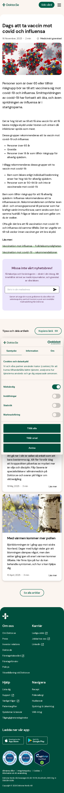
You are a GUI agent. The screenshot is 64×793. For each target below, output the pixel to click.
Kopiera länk (46, 330)
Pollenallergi (37, 695)
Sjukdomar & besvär (12, 712)
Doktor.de (7, 650)
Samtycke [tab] (11, 351)
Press (5, 638)
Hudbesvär (37, 700)
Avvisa (32, 448)
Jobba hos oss (39, 638)
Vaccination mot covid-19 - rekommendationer (29, 252)
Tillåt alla (32, 428)
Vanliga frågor (9, 700)
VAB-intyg (37, 712)
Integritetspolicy (24, 771)
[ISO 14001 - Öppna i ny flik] (25, 757)
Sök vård (46, 5)
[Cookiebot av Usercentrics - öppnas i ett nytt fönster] (48, 343)
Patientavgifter (9, 706)
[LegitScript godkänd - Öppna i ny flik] (42, 758)
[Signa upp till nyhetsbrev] (55, 289)
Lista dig (6, 689)
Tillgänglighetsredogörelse (15, 717)
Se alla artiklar (32, 593)
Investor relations (11, 644)
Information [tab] (32, 351)
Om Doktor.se (9, 633)
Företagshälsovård (11, 655)
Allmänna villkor (8, 771)
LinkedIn (36, 644)
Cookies (36, 771)
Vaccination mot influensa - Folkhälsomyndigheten (31, 246)
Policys (5, 666)
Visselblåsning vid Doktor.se (16, 672)
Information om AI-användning (14, 773)
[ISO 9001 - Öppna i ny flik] (9, 757)
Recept (35, 689)
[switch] (56, 396)
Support (6, 695)
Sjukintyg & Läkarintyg (43, 706)
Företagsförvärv (10, 661)
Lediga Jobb (38, 633)
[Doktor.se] (10, 4)
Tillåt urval (32, 438)
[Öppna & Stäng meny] (59, 4)
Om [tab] (52, 351)
